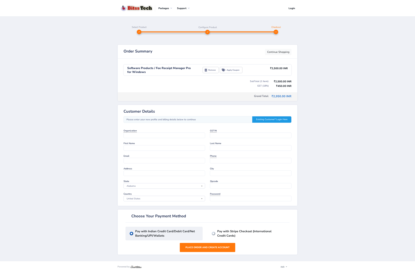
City (212, 168)
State (126, 181)
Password (215, 193)
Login (292, 8)
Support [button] (181, 8)
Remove (212, 70)
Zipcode (214, 181)
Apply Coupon (233, 70)
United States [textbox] (133, 198)
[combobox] (164, 186)
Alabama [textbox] (131, 186)
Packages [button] (163, 8)
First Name (129, 143)
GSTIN (213, 130)
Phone (213, 156)
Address (128, 168)
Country (128, 193)
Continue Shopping (278, 52)
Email (126, 156)
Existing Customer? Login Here (271, 119)
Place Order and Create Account (207, 247)
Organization (130, 130)
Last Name (215, 143)
